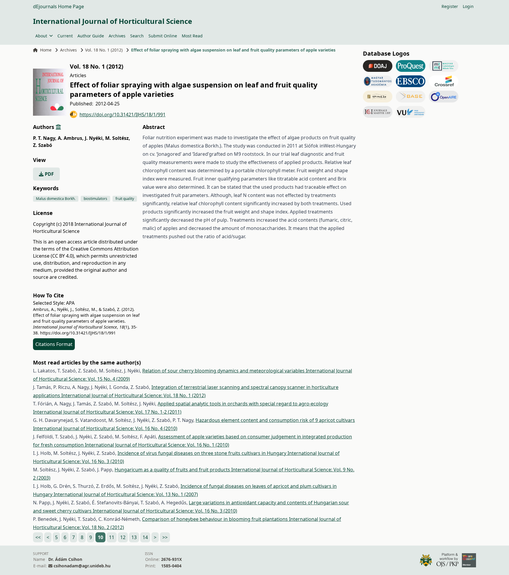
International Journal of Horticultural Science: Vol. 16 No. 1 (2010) (157, 445)
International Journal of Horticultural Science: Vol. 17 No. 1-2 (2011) (107, 412)
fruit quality (124, 198)
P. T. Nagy (45, 138)
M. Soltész (117, 138)
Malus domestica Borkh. (55, 198)
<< (38, 537)
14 (145, 537)
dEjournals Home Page (58, 6)
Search (137, 36)
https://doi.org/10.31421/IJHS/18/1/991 (123, 114)
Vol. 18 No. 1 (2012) (104, 50)
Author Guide (90, 36)
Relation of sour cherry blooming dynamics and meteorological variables (224, 370)
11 (111, 537)
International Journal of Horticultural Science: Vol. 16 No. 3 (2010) (165, 511)
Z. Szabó (42, 145)
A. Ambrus (71, 138)
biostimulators (95, 198)
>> (165, 537)
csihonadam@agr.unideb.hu (82, 566)
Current (65, 36)
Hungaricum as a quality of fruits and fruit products (173, 469)
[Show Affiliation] (58, 127)
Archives (117, 36)
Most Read (192, 36)
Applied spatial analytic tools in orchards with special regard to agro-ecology (243, 403)
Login (468, 6)
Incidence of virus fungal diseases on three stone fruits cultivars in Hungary (202, 453)
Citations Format (53, 344)
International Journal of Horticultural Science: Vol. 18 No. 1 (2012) (133, 395)
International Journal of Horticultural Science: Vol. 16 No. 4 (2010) (105, 428)
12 (122, 537)
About (41, 36)
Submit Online (162, 36)
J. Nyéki (94, 138)
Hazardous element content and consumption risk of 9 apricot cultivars (275, 420)
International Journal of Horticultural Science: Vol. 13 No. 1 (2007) (126, 494)
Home (46, 50)
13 (134, 537)
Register (450, 6)
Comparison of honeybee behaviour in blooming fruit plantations (215, 519)
